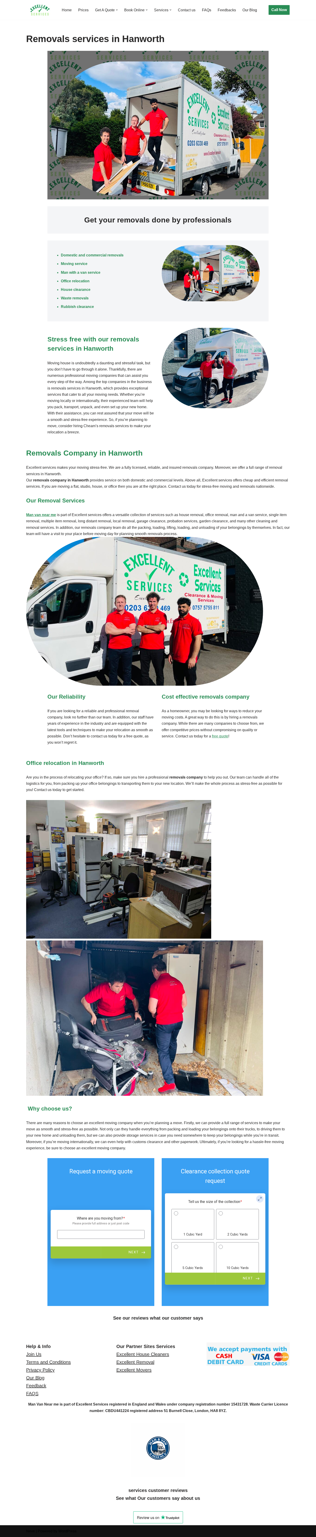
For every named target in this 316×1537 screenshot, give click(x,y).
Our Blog (249, 10)
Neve (30, 1531)
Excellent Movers (134, 1370)
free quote (220, 736)
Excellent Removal (135, 1362)
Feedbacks (227, 10)
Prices (83, 10)
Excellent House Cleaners (142, 1354)
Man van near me (41, 515)
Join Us (33, 1354)
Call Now (279, 10)
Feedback (36, 1385)
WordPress (67, 1531)
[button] (117, 10)
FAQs (206, 10)
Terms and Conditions (48, 1362)
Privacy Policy (40, 1370)
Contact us (186, 10)
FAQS (32, 1393)
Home (67, 10)
